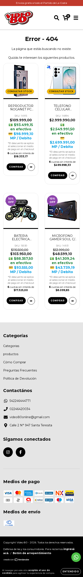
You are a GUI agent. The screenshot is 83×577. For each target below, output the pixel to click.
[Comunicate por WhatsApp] (76, 557)
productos (10, 354)
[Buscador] (56, 18)
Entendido (71, 571)
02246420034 (20, 409)
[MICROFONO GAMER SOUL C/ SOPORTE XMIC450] (72, 301)
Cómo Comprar (14, 362)
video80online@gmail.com (30, 417)
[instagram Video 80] (8, 452)
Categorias (11, 346)
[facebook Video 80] (20, 452)
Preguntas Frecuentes (20, 370)
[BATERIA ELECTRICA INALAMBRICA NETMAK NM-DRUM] (31, 301)
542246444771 (20, 401)
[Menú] (76, 18)
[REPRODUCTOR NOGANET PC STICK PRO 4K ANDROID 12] (31, 167)
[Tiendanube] (16, 560)
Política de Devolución (19, 378)
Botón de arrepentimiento (32, 553)
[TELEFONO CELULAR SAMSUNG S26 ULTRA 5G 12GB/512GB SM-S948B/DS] (72, 175)
